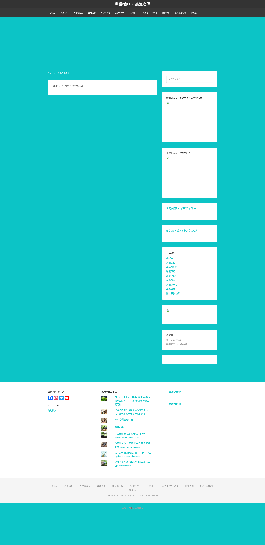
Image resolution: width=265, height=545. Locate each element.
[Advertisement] (132, 36)
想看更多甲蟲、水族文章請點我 (181, 230)
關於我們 (126, 508)
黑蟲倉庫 (170, 289)
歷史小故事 (171, 275)
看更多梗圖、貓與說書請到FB (181, 208)
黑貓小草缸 (171, 284)
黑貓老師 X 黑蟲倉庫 (132, 4)
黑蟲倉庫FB (175, 392)
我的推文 (52, 410)
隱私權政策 (137, 508)
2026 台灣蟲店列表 (124, 419)
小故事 (169, 258)
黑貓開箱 (170, 262)
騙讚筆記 (170, 271)
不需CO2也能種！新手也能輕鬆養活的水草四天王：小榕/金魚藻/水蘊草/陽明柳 (132, 401)
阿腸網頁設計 (259, 504)
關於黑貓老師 (173, 293)
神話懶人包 (171, 280)
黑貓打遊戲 (171, 267)
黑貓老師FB (175, 403)
